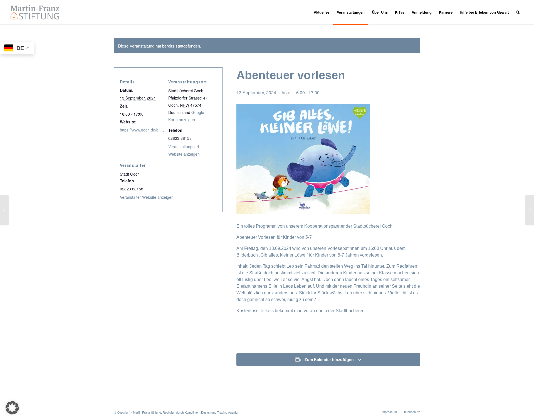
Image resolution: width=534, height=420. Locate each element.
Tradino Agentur (227, 412)
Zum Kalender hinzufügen (329, 359)
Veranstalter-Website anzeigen (147, 197)
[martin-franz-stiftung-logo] (35, 12)
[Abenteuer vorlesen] (4, 210)
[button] (12, 408)
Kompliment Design (198, 412)
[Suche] (517, 12)
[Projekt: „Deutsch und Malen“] (529, 210)
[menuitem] (321, 12)
